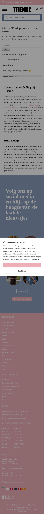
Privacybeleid (34, 259)
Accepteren (22, 265)
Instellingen (22, 271)
